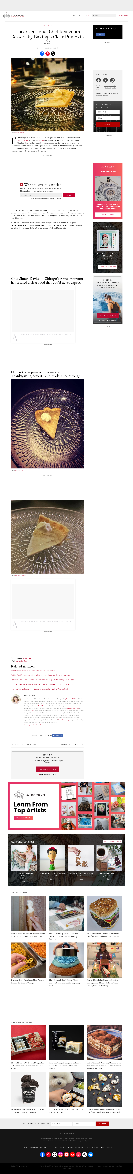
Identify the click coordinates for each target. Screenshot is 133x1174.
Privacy (64, 1169)
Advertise (78, 1166)
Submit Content (63, 1166)
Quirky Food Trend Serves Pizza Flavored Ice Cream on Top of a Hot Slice (40, 675)
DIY (51, 1147)
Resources (63, 1147)
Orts (32, 710)
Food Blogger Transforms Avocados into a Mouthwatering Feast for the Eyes (42, 684)
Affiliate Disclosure (87, 1166)
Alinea (41, 140)
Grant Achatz (19, 133)
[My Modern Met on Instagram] (60, 1154)
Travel (102, 1147)
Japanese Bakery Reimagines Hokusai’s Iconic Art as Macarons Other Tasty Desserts (65, 1065)
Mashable (19, 661)
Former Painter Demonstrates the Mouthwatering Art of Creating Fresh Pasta (43, 680)
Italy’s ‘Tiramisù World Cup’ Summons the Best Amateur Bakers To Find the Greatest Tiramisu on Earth (104, 1065)
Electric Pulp (118, 1166)
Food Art (50, 25)
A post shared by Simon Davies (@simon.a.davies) (36, 334)
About (42, 1166)
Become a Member (47, 769)
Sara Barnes (42, 48)
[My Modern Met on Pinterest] (48, 1154)
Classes (70, 1147)
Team (56, 1166)
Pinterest (108, 88)
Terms (69, 1169)
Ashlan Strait (19, 470)
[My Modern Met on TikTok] (78, 1154)
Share (58, 736)
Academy (109, 1147)
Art (21, 1147)
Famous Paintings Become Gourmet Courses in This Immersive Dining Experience (63, 936)
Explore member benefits (48, 774)
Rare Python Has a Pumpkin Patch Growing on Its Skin (33, 670)
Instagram (27, 658)
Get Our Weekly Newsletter (73, 744)
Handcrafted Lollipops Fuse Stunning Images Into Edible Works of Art (39, 689)
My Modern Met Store (71, 699)
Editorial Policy (49, 1166)
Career (56, 1147)
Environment (79, 1147)
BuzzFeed (27, 661)
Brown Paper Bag (73, 708)
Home (43, 25)
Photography (34, 1147)
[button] (84, 15)
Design (26, 1147)
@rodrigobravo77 (20, 575)
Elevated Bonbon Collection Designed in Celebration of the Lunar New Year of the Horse (27, 1065)
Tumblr (114, 88)
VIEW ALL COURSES (108, 215)
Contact (71, 1166)
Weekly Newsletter (110, 86)
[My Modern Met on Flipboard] (66, 1154)
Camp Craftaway (63, 720)
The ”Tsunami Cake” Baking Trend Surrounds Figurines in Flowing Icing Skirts (64, 983)
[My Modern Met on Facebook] (42, 1154)
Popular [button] (71, 15)
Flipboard (99, 90)
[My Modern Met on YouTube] (72, 1154)
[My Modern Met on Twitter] (54, 1154)
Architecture (43, 1147)
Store (115, 1147)
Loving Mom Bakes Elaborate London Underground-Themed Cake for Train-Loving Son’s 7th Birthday (103, 983)
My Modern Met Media (107, 95)
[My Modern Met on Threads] (84, 1154)
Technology (95, 1147)
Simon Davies (22, 140)
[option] (68, 824)
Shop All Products (108, 267)
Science (87, 1147)
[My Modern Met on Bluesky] (90, 1154)
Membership (123, 15)
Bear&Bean (41, 706)
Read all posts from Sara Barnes (34, 725)
